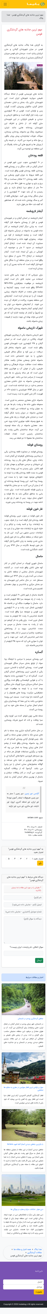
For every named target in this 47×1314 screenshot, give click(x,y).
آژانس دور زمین (32, 793)
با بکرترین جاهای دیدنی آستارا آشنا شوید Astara (25, 1144)
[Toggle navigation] (5, 4)
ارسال (39, 960)
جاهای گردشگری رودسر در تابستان (30, 1018)
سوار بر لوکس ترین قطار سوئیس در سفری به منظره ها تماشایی (23, 1089)
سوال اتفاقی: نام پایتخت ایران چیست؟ (26, 947)
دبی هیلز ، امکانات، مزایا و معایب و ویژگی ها (27, 1209)
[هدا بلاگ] (35, 4)
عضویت (39, 1291)
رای (40, 863)
